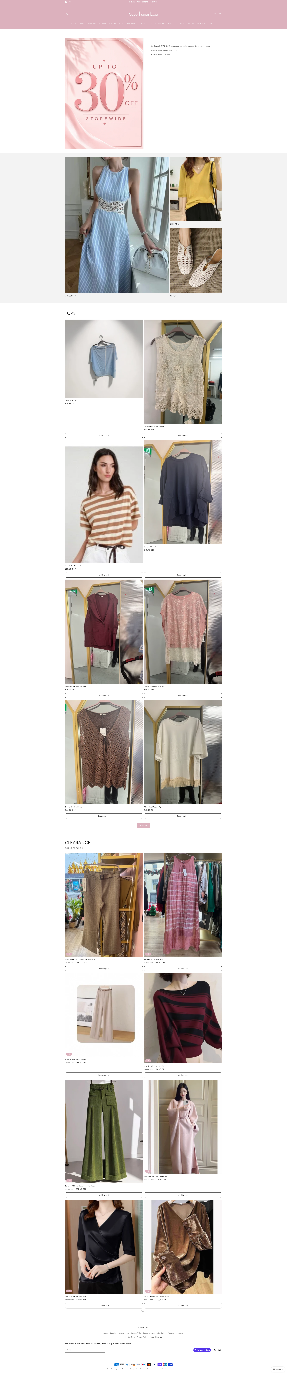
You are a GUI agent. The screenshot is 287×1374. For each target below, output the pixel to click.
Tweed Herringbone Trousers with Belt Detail (80, 960)
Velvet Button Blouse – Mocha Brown (156, 1297)
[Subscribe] (102, 1350)
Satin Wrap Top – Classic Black (75, 1296)
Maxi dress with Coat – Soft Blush (155, 1177)
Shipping (113, 1333)
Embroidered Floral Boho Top (154, 426)
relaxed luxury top (71, 400)
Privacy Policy (142, 1337)
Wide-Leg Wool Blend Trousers (75, 1060)
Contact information (176, 1369)
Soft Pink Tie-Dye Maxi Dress (153, 960)
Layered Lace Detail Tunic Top (154, 686)
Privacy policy (151, 1369)
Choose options (183, 435)
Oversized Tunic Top (151, 547)
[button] (67, 14)
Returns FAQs (136, 1333)
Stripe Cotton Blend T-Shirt (74, 566)
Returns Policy (124, 1333)
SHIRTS (173, 224)
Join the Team (130, 1337)
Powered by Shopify (128, 1369)
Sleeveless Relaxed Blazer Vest (75, 686)
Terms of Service (156, 1337)
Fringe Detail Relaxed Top (152, 807)
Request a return (149, 1333)
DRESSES (69, 296)
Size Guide (161, 1333)
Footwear (174, 296)
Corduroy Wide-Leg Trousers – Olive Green (80, 1186)
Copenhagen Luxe (116, 1369)
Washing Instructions (175, 1333)
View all (143, 826)
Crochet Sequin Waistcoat (73, 807)
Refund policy (140, 1369)
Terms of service (162, 1369)
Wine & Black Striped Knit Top (154, 1066)
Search (105, 1333)
